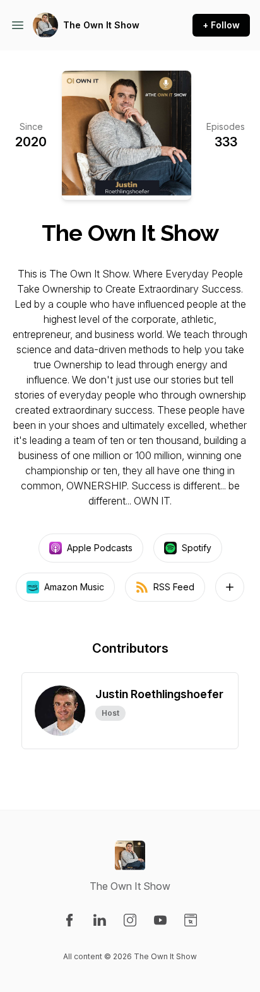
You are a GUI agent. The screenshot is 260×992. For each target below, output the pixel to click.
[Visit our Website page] (190, 920)
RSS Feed (173, 586)
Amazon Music (74, 586)
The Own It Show (101, 25)
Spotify (196, 547)
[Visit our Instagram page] (130, 920)
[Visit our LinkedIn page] (99, 920)
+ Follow (221, 25)
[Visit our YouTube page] (160, 920)
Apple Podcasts (100, 547)
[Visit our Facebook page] (69, 920)
